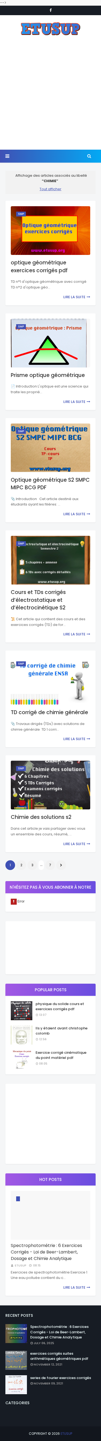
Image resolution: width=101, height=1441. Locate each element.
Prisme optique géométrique (48, 375)
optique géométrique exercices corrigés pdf (39, 266)
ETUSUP (66, 1433)
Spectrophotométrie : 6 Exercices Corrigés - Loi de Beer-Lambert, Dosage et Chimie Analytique (46, 1252)
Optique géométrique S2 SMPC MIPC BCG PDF (50, 483)
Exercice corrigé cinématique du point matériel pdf (61, 1055)
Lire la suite (74, 297)
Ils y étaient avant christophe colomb (62, 1031)
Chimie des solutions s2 (41, 817)
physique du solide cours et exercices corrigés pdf (60, 1006)
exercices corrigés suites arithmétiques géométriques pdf (59, 1356)
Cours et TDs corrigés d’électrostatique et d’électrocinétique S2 (38, 600)
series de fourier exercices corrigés (60, 1377)
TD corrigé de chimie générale (49, 712)
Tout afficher (50, 189)
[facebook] (50, 10)
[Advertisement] (50, 93)
